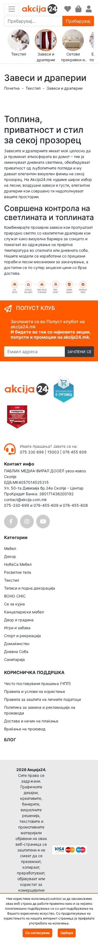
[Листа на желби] (67, 9)
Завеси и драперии (64, 88)
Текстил (33, 88)
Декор (10, 556)
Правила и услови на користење (34, 691)
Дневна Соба (16, 651)
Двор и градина (18, 619)
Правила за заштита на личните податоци (42, 699)
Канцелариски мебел (24, 612)
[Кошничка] (78, 9)
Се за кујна (14, 604)
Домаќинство (16, 643)
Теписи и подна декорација (29, 588)
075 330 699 (32, 452)
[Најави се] (89, 9)
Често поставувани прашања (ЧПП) (37, 683)
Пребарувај (78, 21)
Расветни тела (17, 572)
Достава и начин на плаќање (31, 721)
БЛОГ (10, 739)
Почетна (12, 88)
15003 (53, 452)
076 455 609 (75, 452)
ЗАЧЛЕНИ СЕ (79, 351)
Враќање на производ (24, 729)
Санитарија (14, 659)
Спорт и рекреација (22, 635)
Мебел (10, 548)
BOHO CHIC (15, 596)
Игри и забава (17, 627)
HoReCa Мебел (18, 564)
